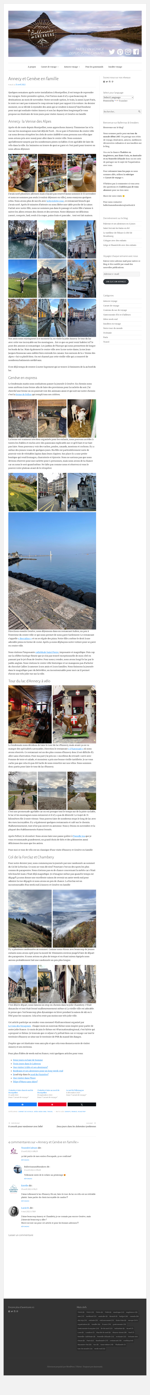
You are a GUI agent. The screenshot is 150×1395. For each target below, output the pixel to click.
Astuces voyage (71, 67)
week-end (99, 1349)
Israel (129, 1329)
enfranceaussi (107, 1320)
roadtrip (82, 1111)
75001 (81, 1312)
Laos (81, 1333)
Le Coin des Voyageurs (19, 1026)
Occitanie (107, 333)
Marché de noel (103, 1333)
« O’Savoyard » (76, 749)
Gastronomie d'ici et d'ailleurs (117, 315)
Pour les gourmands (94, 67)
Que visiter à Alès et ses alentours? (30, 1067)
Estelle (24, 1185)
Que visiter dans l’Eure (24, 1078)
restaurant (115, 1341)
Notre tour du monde (113, 328)
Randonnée (102, 1341)
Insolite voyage (115, 67)
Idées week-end (40, 1111)
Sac (95, 1345)
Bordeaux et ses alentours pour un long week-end (38, 1071)
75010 (108, 1312)
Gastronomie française (88, 1329)
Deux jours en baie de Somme (28, 1060)
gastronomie (119, 1324)
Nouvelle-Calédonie (86, 1337)
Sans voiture (106, 1345)
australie (102, 1316)
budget (123, 1316)
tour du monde (85, 1349)
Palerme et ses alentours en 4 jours (119, 224)
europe (68, 1111)
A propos (32, 67)
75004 (99, 1312)
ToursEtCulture (29, 1147)
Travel (50, 1111)
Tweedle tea (79, 836)
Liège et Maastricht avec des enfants (119, 245)
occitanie (121, 1337)
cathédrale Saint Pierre (47, 652)
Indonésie (119, 1329)
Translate (123, 101)
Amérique (118, 1312)
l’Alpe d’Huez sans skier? (25, 1081)
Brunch (113, 1316)
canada (134, 1316)
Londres (90, 1333)
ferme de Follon (24, 394)
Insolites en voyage (112, 324)
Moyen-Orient (119, 1333)
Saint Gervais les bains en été (116, 228)
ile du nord (106, 1329)
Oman (81, 1341)
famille (96, 1324)
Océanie (133, 1337)
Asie (81, 1316)
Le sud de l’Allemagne (75, 1090)
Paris (105, 337)
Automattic (98, 1367)
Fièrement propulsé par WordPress (61, 1367)
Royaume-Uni (84, 1345)
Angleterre (131, 1312)
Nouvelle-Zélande (105, 1337)
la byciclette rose (55, 201)
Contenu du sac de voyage (115, 310)
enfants (93, 1320)
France (74, 1111)
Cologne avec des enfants (114, 240)
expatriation (84, 1324)
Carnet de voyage (49, 67)
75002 (90, 1312)
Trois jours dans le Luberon (27, 1063)
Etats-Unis (121, 1320)
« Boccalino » (25, 638)
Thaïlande (120, 1345)
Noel (131, 1333)
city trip (82, 1320)
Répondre (25, 1160)
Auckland (91, 1316)
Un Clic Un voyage (116, 282)
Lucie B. (25, 1208)
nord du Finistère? (39, 1074)
